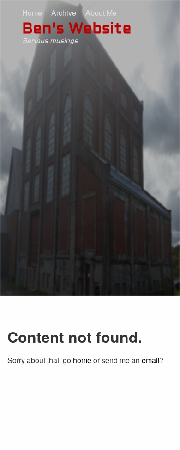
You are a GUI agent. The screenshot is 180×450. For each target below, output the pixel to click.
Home (32, 12)
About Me (101, 12)
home (82, 360)
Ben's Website (77, 30)
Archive (63, 12)
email (151, 360)
